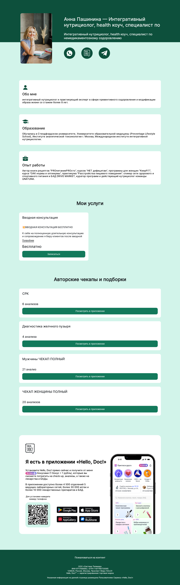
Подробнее (28, 240)
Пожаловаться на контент (90, 557)
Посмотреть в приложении (90, 311)
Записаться (53, 254)
